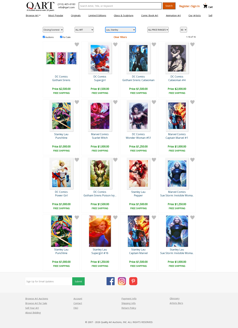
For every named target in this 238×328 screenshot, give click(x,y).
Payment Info (128, 298)
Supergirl (100, 80)
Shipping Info (128, 303)
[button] (33, 15)
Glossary (175, 298)
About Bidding (33, 312)
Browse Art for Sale (36, 303)
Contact (78, 303)
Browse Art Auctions (36, 298)
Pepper (138, 195)
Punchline (61, 138)
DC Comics (61, 76)
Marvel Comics (100, 134)
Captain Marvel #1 (177, 138)
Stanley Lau (61, 134)
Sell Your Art (32, 307)
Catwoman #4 (176, 80)
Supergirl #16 (99, 253)
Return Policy (128, 307)
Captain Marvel (138, 253)
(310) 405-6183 (66, 4)
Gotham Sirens (61, 80)
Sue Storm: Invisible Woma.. (176, 195)
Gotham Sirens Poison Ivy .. (100, 195)
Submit (78, 281)
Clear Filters (120, 37)
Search (169, 5)
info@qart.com (66, 7)
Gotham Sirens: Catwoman (138, 80)
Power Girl (61, 195)
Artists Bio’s (176, 303)
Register (184, 6)
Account (78, 298)
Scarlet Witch (100, 138)
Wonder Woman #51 (138, 138)
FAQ (76, 307)
